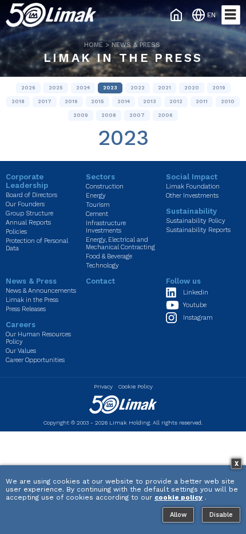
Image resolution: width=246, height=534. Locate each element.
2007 (137, 115)
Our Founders (25, 204)
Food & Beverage (109, 256)
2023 (110, 88)
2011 (202, 101)
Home (93, 45)
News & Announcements (41, 291)
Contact (100, 281)
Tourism (98, 205)
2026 (28, 88)
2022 (137, 88)
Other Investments (192, 195)
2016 (71, 101)
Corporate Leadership (27, 181)
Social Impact (191, 176)
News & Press (136, 45)
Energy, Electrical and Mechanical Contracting (120, 243)
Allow (178, 515)
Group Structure (29, 213)
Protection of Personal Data (37, 244)
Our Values (21, 351)
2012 (175, 101)
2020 (191, 88)
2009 (80, 115)
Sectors (100, 176)
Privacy (103, 386)
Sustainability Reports (198, 230)
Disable (221, 515)
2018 (18, 101)
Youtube (195, 305)
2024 (83, 88)
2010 (228, 101)
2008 (108, 115)
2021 (164, 88)
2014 (123, 101)
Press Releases (26, 309)
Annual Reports (28, 222)
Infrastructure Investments (106, 226)
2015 (97, 101)
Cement (97, 214)
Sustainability (191, 211)
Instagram (198, 317)
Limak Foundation (193, 186)
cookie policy (178, 497)
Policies (16, 231)
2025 (56, 88)
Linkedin (195, 292)
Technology (102, 265)
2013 (149, 101)
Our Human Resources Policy (38, 338)
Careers (20, 324)
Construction (105, 186)
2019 (218, 88)
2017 (44, 101)
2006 (165, 115)
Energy (96, 195)
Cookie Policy (135, 386)
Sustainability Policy (195, 221)
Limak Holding (129, 422)
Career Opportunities (35, 360)
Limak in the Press (123, 57)
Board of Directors (31, 195)
